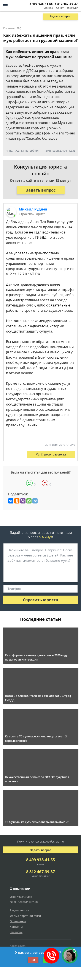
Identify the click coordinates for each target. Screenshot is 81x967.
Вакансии (16, 932)
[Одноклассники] (16, 500)
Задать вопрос (60, 16)
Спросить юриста (53, 454)
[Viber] (22, 500)
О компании (18, 921)
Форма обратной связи (25, 916)
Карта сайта (17, 946)
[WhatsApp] (29, 500)
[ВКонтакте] (10, 500)
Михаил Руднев (33, 209)
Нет (33, 959)
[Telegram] (35, 500)
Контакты (16, 927)
